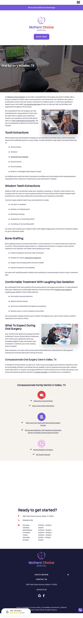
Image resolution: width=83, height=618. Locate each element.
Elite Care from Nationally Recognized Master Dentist (43, 424)
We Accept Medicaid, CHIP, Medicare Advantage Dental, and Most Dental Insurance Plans (43, 431)
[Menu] (78, 2)
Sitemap (64, 607)
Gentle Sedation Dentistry (43, 450)
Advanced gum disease (19, 157)
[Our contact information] (80, 610)
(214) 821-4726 (41, 590)
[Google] (39, 595)
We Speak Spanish (43, 455)
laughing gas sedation (63, 290)
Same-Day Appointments (43, 401)
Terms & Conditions (22, 607)
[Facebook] (44, 595)
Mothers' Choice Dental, (16, 97)
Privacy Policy (35, 607)
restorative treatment (33, 258)
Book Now (41, 37)
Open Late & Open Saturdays (43, 406)
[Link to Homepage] (41, 559)
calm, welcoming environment (23, 121)
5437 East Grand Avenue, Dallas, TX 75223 (41, 584)
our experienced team (32, 104)
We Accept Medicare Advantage (41, 7)
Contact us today (40, 372)
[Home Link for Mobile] (41, 24)
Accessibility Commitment (50, 607)
